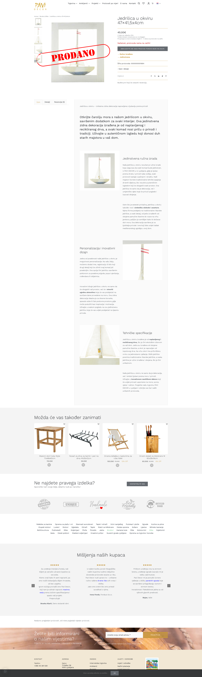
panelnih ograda (152, 581)
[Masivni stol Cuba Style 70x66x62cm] (49, 424)
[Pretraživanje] (139, 3)
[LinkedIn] (158, 76)
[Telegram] (162, 76)
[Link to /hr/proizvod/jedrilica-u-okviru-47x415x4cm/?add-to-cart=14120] (117, 465)
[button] (64, 424)
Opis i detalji (124, 69)
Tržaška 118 (66, 665)
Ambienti (93, 666)
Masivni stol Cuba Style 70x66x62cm (49, 457)
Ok (115, 673)
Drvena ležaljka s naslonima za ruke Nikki (118, 457)
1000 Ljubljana (68, 667)
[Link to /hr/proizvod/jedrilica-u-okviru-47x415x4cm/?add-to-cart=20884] (83, 465)
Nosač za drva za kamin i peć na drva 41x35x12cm (83, 457)
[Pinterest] (166, 76)
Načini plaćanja (124, 666)
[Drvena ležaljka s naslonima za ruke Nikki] (118, 424)
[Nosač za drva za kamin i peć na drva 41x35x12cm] (83, 424)
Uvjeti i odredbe (124, 663)
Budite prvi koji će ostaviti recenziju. (132, 83)
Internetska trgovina (98, 663)
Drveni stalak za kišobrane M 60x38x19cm (152, 457)
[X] (155, 76)
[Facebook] (151, 76)
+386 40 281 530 (41, 666)
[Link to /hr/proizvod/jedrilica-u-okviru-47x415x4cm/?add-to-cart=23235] (49, 465)
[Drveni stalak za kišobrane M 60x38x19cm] (152, 424)
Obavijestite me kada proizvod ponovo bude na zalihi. (143, 49)
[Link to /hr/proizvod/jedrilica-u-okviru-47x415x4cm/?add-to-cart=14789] (151, 465)
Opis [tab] (38, 102)
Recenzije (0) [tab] (59, 102)
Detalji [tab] (47, 102)
